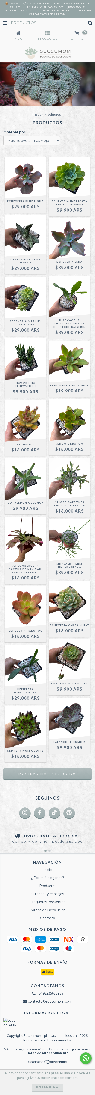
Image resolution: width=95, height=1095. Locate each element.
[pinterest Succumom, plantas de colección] (69, 813)
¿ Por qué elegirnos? (47, 878)
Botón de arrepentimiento (47, 1053)
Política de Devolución (47, 910)
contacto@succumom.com (50, 1001)
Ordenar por (14, 132)
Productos (47, 886)
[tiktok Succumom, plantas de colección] (54, 813)
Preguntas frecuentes (47, 902)
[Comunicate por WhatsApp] (86, 1058)
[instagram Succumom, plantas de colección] (25, 813)
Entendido (47, 1087)
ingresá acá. (78, 1049)
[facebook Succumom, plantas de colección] (39, 813)
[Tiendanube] (47, 1063)
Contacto (47, 918)
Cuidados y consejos (47, 894)
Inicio (37, 114)
